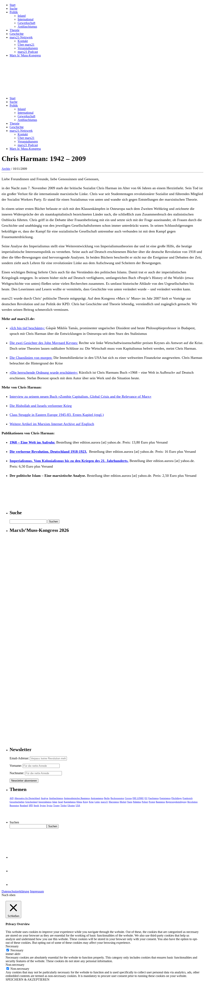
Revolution (192, 802)
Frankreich (188, 798)
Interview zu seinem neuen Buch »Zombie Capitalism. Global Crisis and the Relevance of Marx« (80, 396)
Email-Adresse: (20, 758)
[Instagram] (16, 884)
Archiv (6, 168)
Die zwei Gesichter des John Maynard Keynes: (44, 343)
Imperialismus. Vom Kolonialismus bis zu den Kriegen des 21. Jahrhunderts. (69, 461)
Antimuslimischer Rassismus (77, 798)
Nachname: (17, 773)
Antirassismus (97, 798)
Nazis (129, 802)
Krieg (85, 802)
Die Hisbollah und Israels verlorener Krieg (41, 406)
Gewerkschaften (17, 802)
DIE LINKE (138, 798)
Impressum (37, 891)
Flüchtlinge (176, 798)
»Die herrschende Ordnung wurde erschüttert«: (44, 372)
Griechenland (31, 802)
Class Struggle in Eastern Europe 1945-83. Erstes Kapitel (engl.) (57, 415)
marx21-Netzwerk (21, 37)
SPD (31, 805)
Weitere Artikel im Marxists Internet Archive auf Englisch (52, 424)
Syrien (43, 805)
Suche (13, 8)
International (25, 19)
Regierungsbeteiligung (176, 802)
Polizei (145, 802)
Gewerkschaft (26, 23)
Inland (22, 15)
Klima (79, 802)
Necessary (16, 950)
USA (78, 805)
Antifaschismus (27, 26)
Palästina (137, 802)
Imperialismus (44, 802)
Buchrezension (117, 798)
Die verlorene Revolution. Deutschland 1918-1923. (48, 452)
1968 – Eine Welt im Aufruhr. (32, 442)
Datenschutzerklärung (15, 891)
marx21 (104, 802)
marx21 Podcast (28, 51)
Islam (54, 802)
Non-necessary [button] (15, 964)
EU (146, 798)
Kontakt (23, 41)
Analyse (44, 798)
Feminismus (165, 798)
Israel (60, 802)
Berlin (107, 798)
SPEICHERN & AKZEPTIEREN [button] (27, 979)
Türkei (63, 805)
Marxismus (114, 802)
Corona (128, 798)
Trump (56, 805)
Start (12, 5)
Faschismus (153, 798)
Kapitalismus (70, 802)
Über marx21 (26, 44)
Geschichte (17, 33)
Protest (152, 802)
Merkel (123, 802)
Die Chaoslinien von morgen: (31, 358)
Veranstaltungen (28, 48)
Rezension (14, 805)
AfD (12, 798)
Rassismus (160, 802)
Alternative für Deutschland (27, 798)
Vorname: (16, 765)
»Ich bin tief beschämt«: (27, 328)
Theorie (14, 30)
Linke (97, 802)
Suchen (14, 822)
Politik (14, 12)
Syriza (49, 805)
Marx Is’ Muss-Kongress (25, 55)
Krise (91, 802)
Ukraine (71, 805)
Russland (24, 805)
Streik (36, 805)
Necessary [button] (12, 946)
